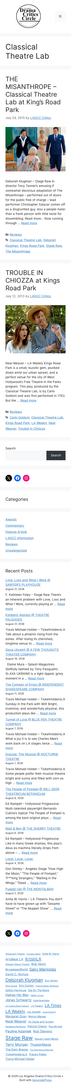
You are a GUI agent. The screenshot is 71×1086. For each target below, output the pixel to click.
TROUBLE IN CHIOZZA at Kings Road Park (32, 280)
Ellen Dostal (11, 986)
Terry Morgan (16, 1044)
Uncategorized (16, 550)
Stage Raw (54, 246)
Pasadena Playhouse (15, 1026)
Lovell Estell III (49, 1012)
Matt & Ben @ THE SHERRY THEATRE (33, 828)
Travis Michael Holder (20, 1059)
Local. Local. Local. (19, 859)
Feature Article (16, 532)
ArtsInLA (33, 958)
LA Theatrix (37, 1006)
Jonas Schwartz (18, 1000)
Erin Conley (26, 985)
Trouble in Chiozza (31, 428)
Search (10, 448)
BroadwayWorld (16, 969)
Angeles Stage (33, 954)
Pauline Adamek (18, 1031)
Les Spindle (34, 1011)
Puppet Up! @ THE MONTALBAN (29, 889)
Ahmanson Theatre (15, 954)
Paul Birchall (55, 1026)
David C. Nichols (16, 974)
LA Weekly (39, 423)
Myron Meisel (37, 1016)
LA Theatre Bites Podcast (17, 1006)
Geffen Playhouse (15, 990)
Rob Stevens (42, 1031)
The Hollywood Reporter (41, 1050)
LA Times (53, 1005)
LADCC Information (19, 538)
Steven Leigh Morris (46, 1038)
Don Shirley (51, 980)
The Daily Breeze (16, 1049)
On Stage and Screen (41, 1021)
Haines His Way (17, 995)
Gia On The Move (38, 990)
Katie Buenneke (41, 1000)
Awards (11, 519)
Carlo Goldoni (19, 417)
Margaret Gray (16, 1016)
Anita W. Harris (50, 953)
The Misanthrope (17, 251)
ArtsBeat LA (14, 959)
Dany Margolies (42, 969)
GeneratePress (42, 1080)
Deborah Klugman (24, 980)
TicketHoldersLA (16, 1054)
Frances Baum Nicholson (47, 986)
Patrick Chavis (37, 1026)
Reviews (16, 234)
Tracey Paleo (37, 1054)
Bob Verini (38, 964)
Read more (29, 223)
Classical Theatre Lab (26, 240)
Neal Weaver (15, 1021)
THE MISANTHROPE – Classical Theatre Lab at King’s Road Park (33, 94)
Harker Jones (37, 995)
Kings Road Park (32, 246)
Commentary (14, 525)
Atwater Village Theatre (17, 964)
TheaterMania (40, 1045)
